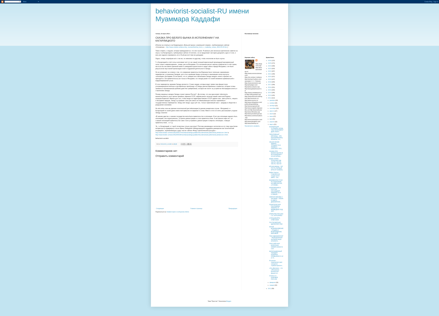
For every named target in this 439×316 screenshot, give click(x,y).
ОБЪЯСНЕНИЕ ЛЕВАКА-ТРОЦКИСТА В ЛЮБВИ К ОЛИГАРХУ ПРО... (275, 145)
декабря (272, 100)
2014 (270, 92)
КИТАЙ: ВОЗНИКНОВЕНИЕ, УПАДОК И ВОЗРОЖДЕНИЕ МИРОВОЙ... (276, 230)
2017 (270, 84)
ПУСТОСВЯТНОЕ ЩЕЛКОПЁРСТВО (275, 223)
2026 (270, 60)
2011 (270, 288)
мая (271, 119)
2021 (270, 74)
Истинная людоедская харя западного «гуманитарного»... (276, 263)
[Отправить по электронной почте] (182, 144)
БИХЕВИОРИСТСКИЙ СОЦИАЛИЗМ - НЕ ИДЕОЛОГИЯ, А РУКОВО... (276, 182)
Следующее (160, 208)
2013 (270, 95)
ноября (272, 103)
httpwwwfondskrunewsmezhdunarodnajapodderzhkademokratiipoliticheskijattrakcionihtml (191, 132)
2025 (270, 63)
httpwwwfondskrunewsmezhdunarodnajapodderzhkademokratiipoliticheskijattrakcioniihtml (191, 135)
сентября (273, 108)
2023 (270, 68)
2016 (270, 87)
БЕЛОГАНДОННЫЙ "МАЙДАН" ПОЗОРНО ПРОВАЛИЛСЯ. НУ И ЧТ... (276, 255)
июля (271, 114)
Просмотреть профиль (252, 126)
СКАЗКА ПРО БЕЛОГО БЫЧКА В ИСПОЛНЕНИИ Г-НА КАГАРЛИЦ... (276, 154)
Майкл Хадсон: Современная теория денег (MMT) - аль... (274, 175)
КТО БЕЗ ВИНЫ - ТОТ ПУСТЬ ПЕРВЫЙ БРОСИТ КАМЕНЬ (276, 168)
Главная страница (196, 208)
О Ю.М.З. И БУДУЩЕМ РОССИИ (273, 277)
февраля (273, 282)
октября (272, 105)
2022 (270, 71)
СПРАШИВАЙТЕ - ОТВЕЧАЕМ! (275, 219)
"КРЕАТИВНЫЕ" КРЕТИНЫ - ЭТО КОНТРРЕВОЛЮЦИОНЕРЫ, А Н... (276, 137)
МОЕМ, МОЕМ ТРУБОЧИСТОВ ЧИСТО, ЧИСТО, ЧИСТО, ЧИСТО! (275, 161)
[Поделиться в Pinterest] (190, 144)
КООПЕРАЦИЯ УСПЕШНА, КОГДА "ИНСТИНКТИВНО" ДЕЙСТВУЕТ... (276, 129)
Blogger (228, 301)
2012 (270, 98)
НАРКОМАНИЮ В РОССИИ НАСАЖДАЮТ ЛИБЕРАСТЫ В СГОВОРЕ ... (275, 191)
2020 (270, 76)
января (272, 285)
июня (271, 116)
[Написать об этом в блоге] (184, 144)
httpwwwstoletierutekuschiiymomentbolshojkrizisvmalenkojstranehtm (196, 47)
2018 (270, 82)
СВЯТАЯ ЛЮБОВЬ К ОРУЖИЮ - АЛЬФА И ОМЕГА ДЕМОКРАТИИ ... (276, 199)
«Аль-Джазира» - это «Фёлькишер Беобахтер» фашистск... (276, 270)
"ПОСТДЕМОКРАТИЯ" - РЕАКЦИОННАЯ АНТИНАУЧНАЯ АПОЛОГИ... (276, 238)
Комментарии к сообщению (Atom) (178, 212)
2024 (270, 66)
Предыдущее (233, 208)
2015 (270, 90)
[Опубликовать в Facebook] (188, 144)
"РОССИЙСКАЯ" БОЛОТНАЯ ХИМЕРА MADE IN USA (276, 246)
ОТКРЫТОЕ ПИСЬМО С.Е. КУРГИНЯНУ (276, 214)
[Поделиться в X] (186, 144)
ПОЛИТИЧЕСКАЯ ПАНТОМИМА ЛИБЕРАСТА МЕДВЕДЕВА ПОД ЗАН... (276, 208)
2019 (270, 79)
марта (272, 124)
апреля (272, 122)
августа (272, 111)
